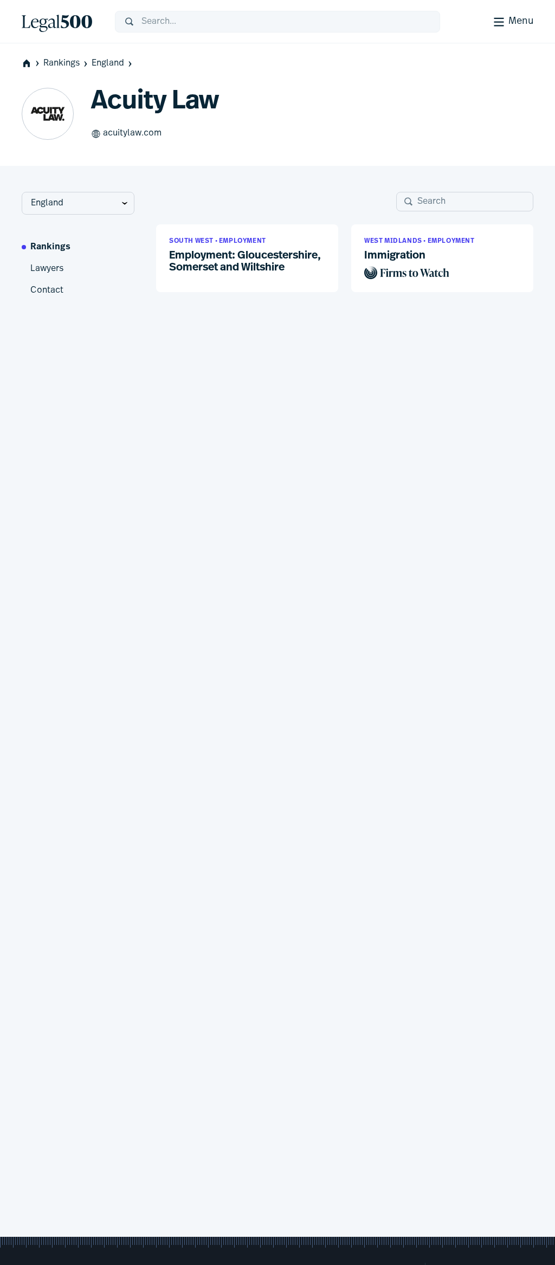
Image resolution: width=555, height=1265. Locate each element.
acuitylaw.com (132, 133)
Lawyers (46, 268)
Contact (46, 290)
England (108, 63)
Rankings (61, 63)
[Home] (60, 22)
